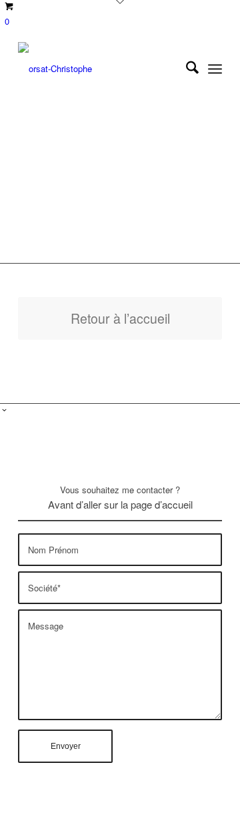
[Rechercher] (186, 68)
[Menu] (215, 69)
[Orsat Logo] (99, 68)
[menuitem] (186, 68)
